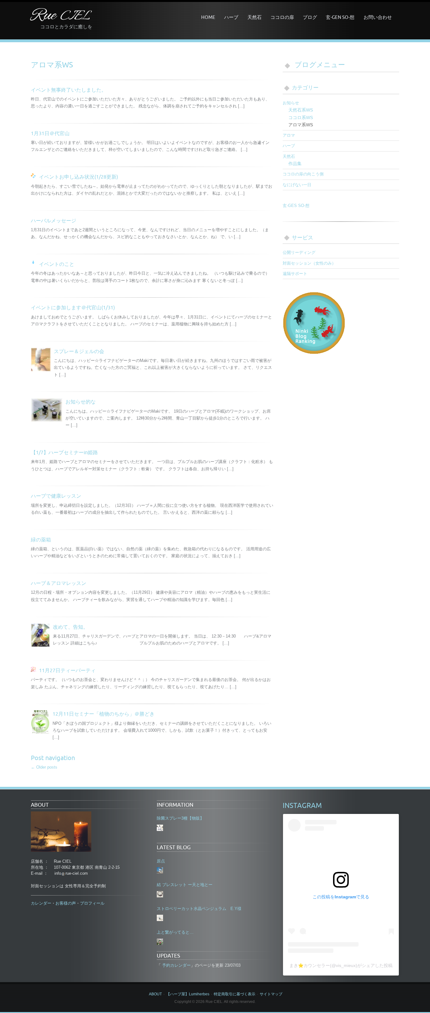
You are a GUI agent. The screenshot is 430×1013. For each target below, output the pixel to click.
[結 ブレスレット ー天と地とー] (160, 894)
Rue (60, 16)
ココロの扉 (282, 17)
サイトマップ (271, 994)
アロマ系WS (300, 124)
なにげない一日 (297, 184)
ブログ (310, 17)
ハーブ (231, 17)
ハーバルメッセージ (53, 220)
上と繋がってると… (175, 932)
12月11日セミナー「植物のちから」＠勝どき (104, 714)
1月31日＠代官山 (50, 133)
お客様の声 (65, 903)
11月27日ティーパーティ (67, 670)
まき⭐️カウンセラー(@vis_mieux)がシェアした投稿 (341, 965)
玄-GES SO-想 (296, 205)
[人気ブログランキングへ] (314, 322)
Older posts (44, 767)
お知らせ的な (80, 401)
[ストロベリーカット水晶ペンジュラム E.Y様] (160, 918)
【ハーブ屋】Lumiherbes (187, 994)
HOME (208, 17)
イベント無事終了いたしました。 (68, 90)
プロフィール (92, 903)
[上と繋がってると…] (160, 942)
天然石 (254, 17)
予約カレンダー (176, 965)
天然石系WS (300, 109)
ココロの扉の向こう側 (303, 174)
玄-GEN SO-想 (340, 17)
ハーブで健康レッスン (56, 496)
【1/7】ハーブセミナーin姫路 (64, 452)
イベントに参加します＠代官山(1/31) (73, 307)
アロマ (289, 135)
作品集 (295, 163)
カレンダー (41, 903)
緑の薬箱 (41, 539)
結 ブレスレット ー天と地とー (184, 884)
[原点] (160, 870)
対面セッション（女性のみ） (309, 263)
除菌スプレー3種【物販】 (180, 818)
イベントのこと (56, 264)
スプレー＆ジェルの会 (79, 351)
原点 (161, 861)
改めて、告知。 (70, 627)
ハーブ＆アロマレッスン (58, 583)
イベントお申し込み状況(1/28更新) (78, 177)
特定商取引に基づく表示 (234, 994)
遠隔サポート (295, 273)
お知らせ (291, 102)
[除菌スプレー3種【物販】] (160, 828)
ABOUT (155, 994)
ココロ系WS (300, 117)
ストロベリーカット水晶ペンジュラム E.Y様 (199, 908)
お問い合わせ (378, 17)
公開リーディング (299, 252)
